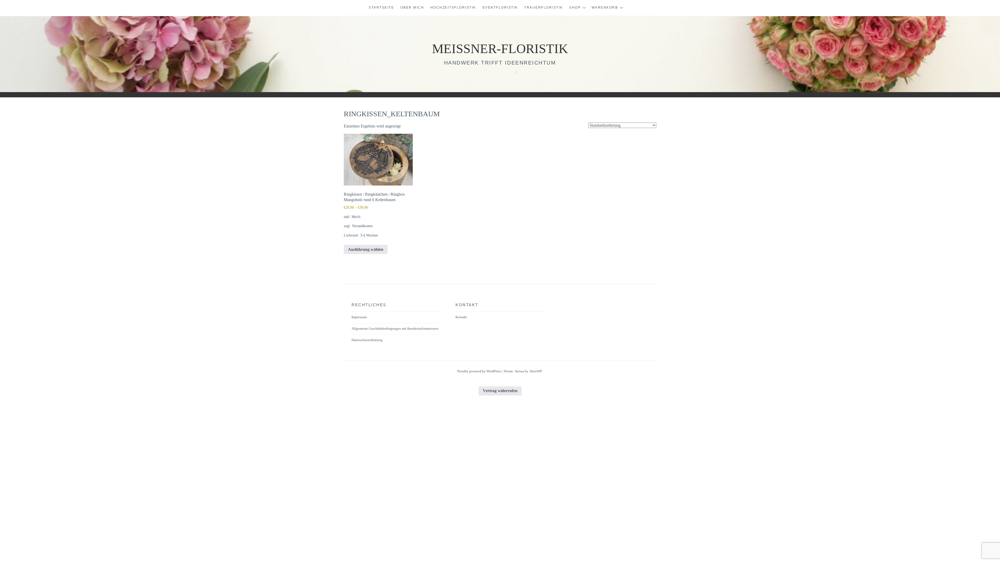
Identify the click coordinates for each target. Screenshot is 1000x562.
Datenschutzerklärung (367, 340)
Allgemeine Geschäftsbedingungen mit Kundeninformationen (395, 328)
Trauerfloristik (543, 7)
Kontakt (461, 317)
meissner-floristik (500, 48)
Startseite (381, 7)
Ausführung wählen (365, 249)
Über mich (412, 7)
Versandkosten (362, 226)
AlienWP (535, 371)
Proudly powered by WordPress (479, 371)
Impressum (359, 317)
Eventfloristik (500, 7)
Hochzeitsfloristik (453, 7)
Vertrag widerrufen (500, 390)
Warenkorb (605, 7)
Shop (575, 7)
